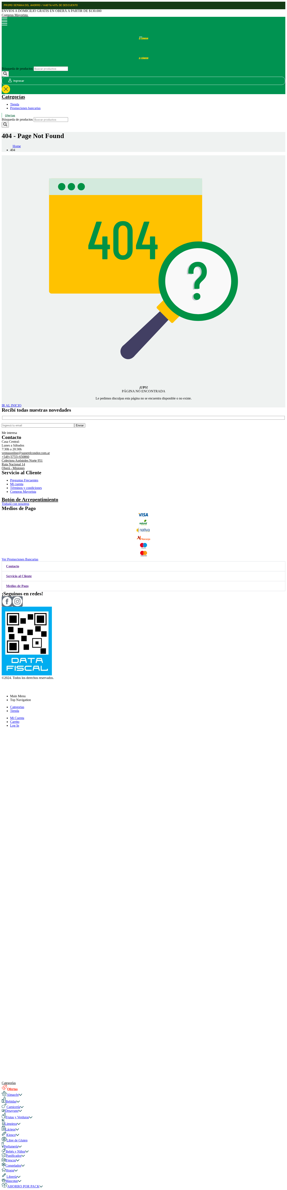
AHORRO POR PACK (23, 1186)
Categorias (17, 707)
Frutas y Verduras (17, 1117)
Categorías (13, 96)
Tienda (14, 104)
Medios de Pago (17, 586)
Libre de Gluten (17, 1140)
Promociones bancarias (25, 108)
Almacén (13, 1094)
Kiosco (11, 1135)
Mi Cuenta (17, 718)
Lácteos (10, 1129)
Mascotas (11, 1181)
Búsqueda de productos (17, 68)
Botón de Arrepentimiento (30, 499)
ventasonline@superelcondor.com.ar (26, 453)
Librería (12, 1176)
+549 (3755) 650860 (15, 457)
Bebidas (11, 1101)
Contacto (12, 566)
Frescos (11, 1160)
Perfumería (11, 1146)
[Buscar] (5, 74)
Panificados (13, 1155)
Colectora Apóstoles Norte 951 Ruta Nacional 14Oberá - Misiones (22, 464)
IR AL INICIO (11, 405)
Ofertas (10, 115)
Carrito (14, 721)
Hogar (10, 1170)
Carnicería (13, 1107)
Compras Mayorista (15, 15)
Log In (14, 725)
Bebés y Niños (15, 1151)
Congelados (13, 1165)
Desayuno (11, 1110)
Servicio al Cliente (19, 576)
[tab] (143, 566)
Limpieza (11, 1123)
